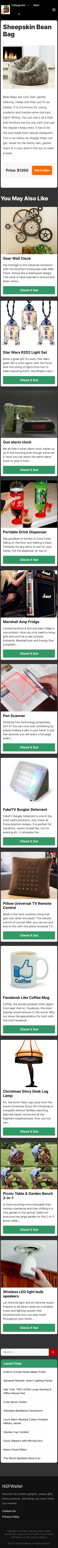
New (36, 5)
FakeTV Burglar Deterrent (25, 809)
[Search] (53, 1352)
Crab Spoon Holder (15, 1402)
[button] (29, 5)
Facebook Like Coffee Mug (26, 997)
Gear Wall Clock (17, 258)
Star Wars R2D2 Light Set (25, 352)
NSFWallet (12, 1486)
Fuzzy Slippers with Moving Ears (23, 1440)
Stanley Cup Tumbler (16, 1432)
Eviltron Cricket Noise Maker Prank (24, 1371)
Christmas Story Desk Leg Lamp (25, 1093)
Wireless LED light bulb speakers (23, 1294)
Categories (18, 5)
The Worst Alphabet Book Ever (22, 1458)
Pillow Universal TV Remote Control (27, 905)
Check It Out (29, 290)
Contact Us (9, 1511)
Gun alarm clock (17, 442)
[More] (54, 10)
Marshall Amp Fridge (21, 622)
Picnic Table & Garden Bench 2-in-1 (28, 1195)
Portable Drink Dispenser (25, 532)
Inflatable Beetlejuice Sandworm (23, 1410)
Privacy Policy (10, 1516)
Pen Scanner (14, 716)
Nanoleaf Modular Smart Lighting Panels (27, 1380)
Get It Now (42, 170)
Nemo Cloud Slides (14, 1449)
